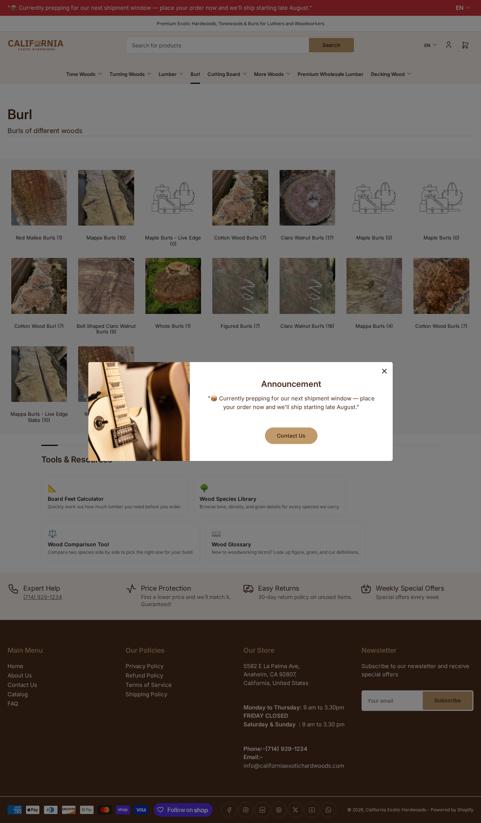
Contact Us (291, 435)
